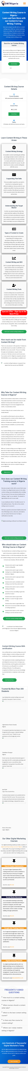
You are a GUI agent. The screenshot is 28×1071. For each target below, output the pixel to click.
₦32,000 (12, 947)
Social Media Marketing (14, 897)
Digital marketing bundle (14, 961)
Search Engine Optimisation (14, 866)
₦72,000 (12, 884)
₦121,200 (17, 978)
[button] (24, 3)
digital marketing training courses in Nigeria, (11, 846)
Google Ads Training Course (14, 928)
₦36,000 (12, 916)
